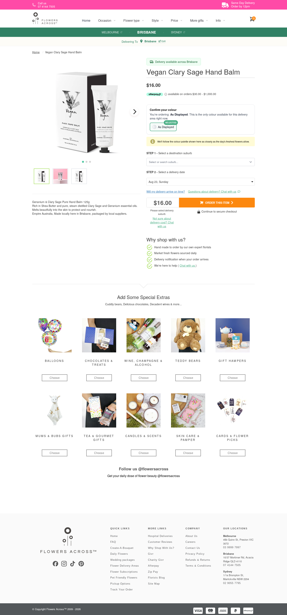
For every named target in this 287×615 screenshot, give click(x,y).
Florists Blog (156, 577)
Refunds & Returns (197, 559)
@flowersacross (153, 469)
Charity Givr (156, 559)
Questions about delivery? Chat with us (212, 191)
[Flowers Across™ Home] (45, 18)
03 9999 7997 (232, 547)
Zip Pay (153, 571)
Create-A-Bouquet (122, 547)
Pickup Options (120, 583)
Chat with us (188, 265)
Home (86, 20)
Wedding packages (122, 559)
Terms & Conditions (198, 565)
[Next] (134, 111)
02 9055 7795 (232, 583)
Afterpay (153, 565)
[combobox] (198, 162)
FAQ (113, 541)
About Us (191, 536)
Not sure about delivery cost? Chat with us (162, 222)
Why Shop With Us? (161, 547)
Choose (55, 378)
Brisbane (146, 32)
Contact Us (192, 547)
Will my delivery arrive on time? (165, 191)
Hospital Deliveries (160, 536)
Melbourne (110, 32)
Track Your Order (121, 589)
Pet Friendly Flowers (123, 577)
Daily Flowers (119, 553)
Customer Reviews (160, 541)
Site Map (154, 583)
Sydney (176, 32)
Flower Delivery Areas (124, 565)
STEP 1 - (152, 153)
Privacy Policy (195, 553)
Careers (190, 541)
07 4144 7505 (232, 565)
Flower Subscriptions (124, 571)
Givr (150, 553)
